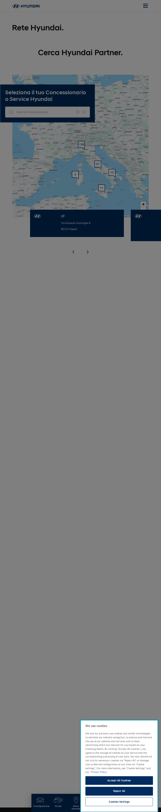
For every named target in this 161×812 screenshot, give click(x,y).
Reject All (119, 791)
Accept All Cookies (119, 780)
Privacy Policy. (99, 772)
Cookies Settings (119, 801)
